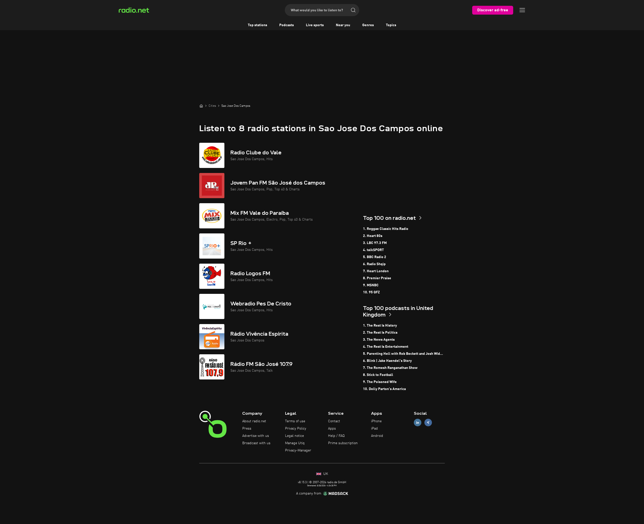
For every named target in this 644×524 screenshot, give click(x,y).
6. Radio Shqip (374, 264)
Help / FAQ (336, 436)
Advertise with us (255, 436)
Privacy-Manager (298, 450)
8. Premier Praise (377, 278)
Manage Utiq (295, 443)
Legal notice (294, 436)
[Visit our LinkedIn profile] (418, 422)
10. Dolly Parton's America (384, 389)
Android (377, 436)
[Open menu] (522, 10)
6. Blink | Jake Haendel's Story (387, 361)
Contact (334, 421)
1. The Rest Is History (380, 325)
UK (325, 474)
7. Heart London (376, 271)
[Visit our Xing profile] (428, 422)
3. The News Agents (379, 339)
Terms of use (295, 421)
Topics (391, 25)
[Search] (353, 10)
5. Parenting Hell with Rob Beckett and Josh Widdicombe (404, 354)
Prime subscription (343, 443)
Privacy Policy (295, 428)
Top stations (257, 25)
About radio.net (254, 421)
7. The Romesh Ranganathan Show (390, 368)
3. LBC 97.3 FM (375, 243)
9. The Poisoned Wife (380, 382)
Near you (343, 25)
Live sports (315, 25)
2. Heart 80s (372, 236)
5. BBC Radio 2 (374, 257)
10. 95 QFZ (371, 292)
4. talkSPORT (373, 250)
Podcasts (286, 25)
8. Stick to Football (378, 375)
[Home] (201, 106)
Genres (368, 25)
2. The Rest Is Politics (380, 332)
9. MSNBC (371, 285)
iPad (374, 428)
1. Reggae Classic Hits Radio (385, 229)
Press (246, 428)
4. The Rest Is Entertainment (385, 346)
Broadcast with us (256, 443)
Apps (332, 428)
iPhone (376, 421)
